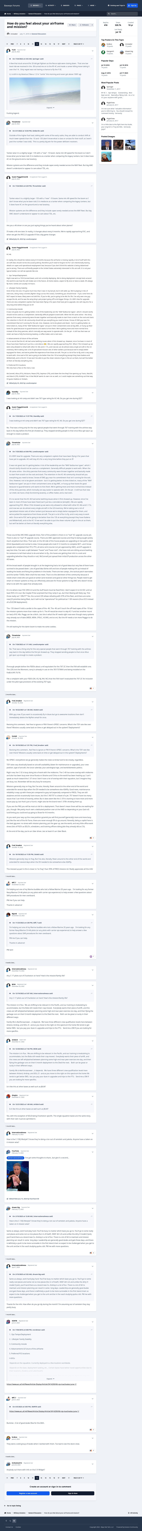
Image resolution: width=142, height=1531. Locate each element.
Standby (15, 392)
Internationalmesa (19, 969)
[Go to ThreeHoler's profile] (8, 123)
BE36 (14, 984)
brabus (14, 1437)
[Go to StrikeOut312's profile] (8, 1464)
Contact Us (9, 1527)
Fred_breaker (17, 701)
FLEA (14, 50)
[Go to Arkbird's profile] (8, 1041)
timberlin (36, 131)
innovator (14, 34)
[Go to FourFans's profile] (8, 1152)
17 (58, 44)
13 (41, 44)
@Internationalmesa (15, 1158)
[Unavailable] (44, 79)
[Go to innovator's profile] (8, 34)
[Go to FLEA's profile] (8, 51)
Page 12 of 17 (78, 44)
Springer (36, 59)
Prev (12, 44)
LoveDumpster (38, 451)
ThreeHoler (16, 122)
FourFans (15, 1151)
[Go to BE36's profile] (8, 985)
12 (37, 44)
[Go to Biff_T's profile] (8, 883)
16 (54, 44)
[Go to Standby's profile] (8, 393)
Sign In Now (72, 1493)
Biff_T (14, 883)
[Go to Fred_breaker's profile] (8, 702)
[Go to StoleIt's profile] (8, 737)
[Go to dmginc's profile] (8, 1096)
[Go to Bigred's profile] (8, 915)
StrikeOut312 (17, 1463)
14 (45, 44)
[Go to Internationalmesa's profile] (8, 970)
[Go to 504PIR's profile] (8, 1322)
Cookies (18, 1527)
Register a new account (28, 1493)
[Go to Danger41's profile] (103, 52)
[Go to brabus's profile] (8, 1438)
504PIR (14, 1321)
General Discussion (39, 34)
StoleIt (36, 710)
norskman (37, 1330)
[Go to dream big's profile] (8, 1208)
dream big (16, 1207)
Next (63, 44)
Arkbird (15, 1040)
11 (32, 44)
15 (50, 44)
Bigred (14, 914)
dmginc (15, 1095)
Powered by (127, 1527)
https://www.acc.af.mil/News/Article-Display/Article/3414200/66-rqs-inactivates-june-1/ (41, 1384)
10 (28, 44)
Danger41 (110, 51)
